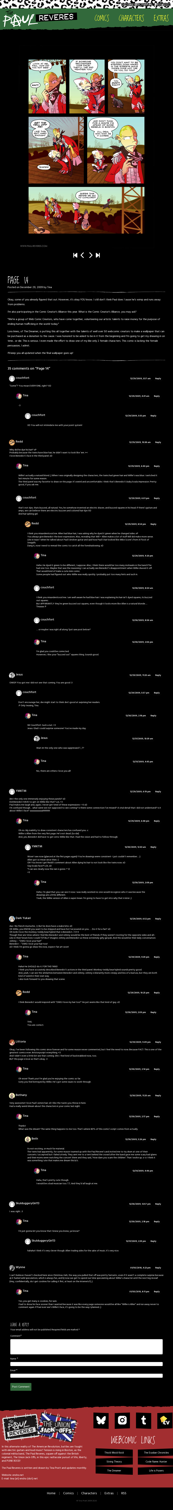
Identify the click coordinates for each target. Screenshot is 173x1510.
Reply (158, 378)
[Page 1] (75, 256)
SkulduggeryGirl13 (27, 1203)
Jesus (44, 738)
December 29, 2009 (31, 287)
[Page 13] (82, 256)
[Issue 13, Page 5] (98, 256)
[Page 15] (86, 146)
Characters (131, 18)
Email (13, 1370)
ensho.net (18, 1475)
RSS (123, 1493)
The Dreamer (31, 331)
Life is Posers (156, 1471)
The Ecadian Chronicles (156, 1453)
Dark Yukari (23, 918)
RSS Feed (163, 5)
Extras (161, 18)
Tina (49, 287)
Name (13, 1359)
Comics (102, 18)
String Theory (114, 1462)
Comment (15, 1336)
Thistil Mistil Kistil (114, 1453)
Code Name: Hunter (156, 1462)
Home (51, 1493)
